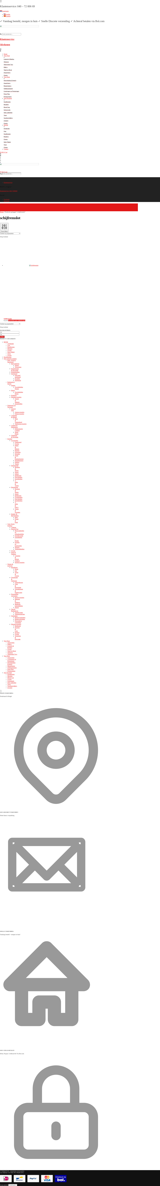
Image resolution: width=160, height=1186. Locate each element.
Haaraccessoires (19, 597)
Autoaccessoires (19, 412)
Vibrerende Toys (12, 654)
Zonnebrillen (18, 404)
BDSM (6, 342)
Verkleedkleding (19, 549)
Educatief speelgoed (18, 376)
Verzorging (18, 367)
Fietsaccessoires (19, 414)
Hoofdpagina (7, 357)
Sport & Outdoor (13, 553)
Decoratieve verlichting (18, 621)
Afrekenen (5, 44)
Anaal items (10, 642)
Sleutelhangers (19, 460)
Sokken (17, 462)
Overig (9, 350)
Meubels (9, 676)
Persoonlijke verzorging (14, 595)
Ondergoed (18, 442)
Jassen (17, 472)
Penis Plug (10, 669)
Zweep (9, 355)
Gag (8, 345)
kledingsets (18, 475)
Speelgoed (14, 374)
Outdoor (17, 561)
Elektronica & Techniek (11, 406)
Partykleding (18, 477)
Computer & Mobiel (14, 416)
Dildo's (9, 644)
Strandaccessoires (16, 397)
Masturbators (11, 666)
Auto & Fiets (13, 409)
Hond (16, 569)
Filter (2, 337)
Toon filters (4, 231)
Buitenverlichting (20, 619)
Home (2, 212)
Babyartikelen (15, 364)
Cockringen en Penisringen (11, 660)
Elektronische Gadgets (19, 429)
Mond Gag (10, 677)
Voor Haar (7, 641)
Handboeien (11, 347)
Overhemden (18, 497)
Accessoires (14, 440)
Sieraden (17, 454)
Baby (16, 517)
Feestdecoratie (19, 536)
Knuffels (17, 379)
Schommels (10, 681)
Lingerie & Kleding (10, 646)
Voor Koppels (8, 672)
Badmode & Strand (11, 383)
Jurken (17, 474)
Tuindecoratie (19, 612)
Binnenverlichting (20, 617)
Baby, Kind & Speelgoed (11, 361)
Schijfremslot (8, 318)
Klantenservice (7, 39)
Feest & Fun (14, 529)
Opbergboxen (19, 582)
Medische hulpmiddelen (19, 605)
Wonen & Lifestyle (10, 565)
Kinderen (14, 395)
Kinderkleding (15, 372)
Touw (9, 354)
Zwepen (9, 688)
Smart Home (16, 433)
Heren (13, 390)
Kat (16, 571)
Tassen (17, 464)
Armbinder (10, 343)
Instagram (6, 201)
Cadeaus (13, 527)
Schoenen (18, 452)
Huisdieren (14, 567)
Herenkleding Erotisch (11, 663)
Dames (13, 385)
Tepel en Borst (11, 651)
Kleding (9, 439)
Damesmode (14, 465)
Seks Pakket (11, 352)
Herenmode (14, 487)
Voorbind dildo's (12, 686)
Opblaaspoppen (12, 667)
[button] (80, 50)
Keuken (17, 632)
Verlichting (14, 616)
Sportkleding (18, 479)
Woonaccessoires (16, 624)
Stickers (17, 547)
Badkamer (18, 626)
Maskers (9, 349)
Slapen (17, 365)
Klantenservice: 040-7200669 (8, 191)
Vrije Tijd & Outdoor (10, 525)
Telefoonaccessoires (20, 424)
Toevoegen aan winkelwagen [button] (16, 320)
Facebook (6, 199)
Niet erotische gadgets (10, 359)
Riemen (17, 450)
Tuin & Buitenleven (14, 610)
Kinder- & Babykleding (15, 515)
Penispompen (11, 671)
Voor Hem (7, 656)
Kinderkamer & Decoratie (15, 369)
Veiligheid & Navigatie (14, 436)
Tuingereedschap (20, 614)
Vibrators (10, 652)
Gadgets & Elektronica (14, 426)
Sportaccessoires (19, 562)
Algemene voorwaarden (17, 1171)
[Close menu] (0, 1)
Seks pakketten (11, 683)
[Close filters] (0, 691)
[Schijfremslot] (43, 278)
